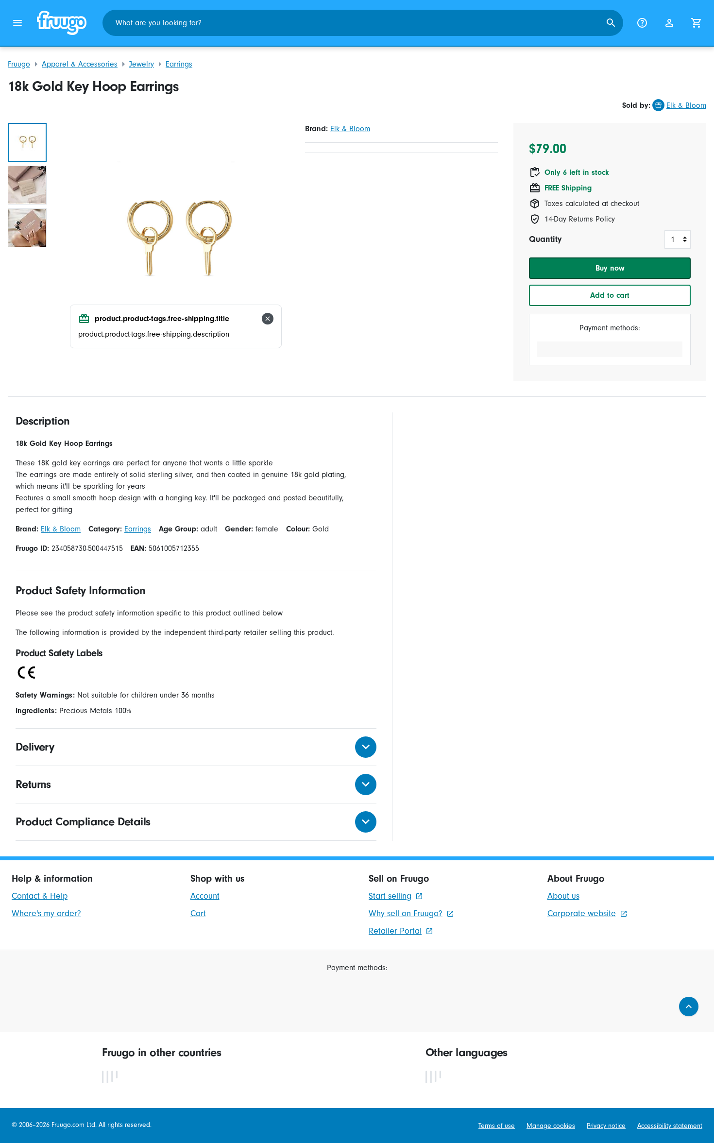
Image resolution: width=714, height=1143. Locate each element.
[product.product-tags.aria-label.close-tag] (267, 318)
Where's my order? (46, 913)
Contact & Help (40, 896)
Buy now (610, 268)
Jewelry (141, 64)
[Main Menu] (17, 23)
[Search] (611, 23)
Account (205, 896)
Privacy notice (606, 1126)
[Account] (669, 23)
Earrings (179, 64)
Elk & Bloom (686, 105)
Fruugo (19, 64)
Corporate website (581, 913)
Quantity (545, 239)
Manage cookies (551, 1126)
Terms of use (496, 1126)
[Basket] (696, 23)
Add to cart (609, 295)
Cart (198, 913)
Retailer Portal (395, 931)
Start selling (390, 896)
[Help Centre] (642, 23)
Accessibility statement (669, 1126)
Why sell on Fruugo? (405, 913)
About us (563, 896)
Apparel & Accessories (80, 64)
